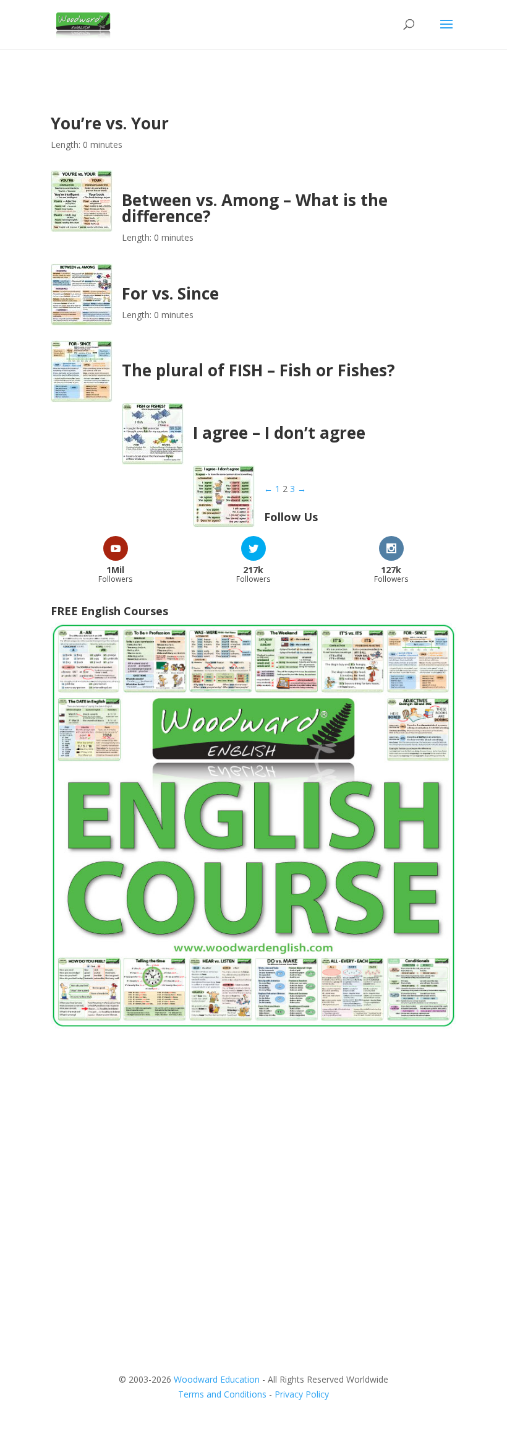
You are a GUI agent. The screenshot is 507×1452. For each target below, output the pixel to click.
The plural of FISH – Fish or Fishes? (258, 370)
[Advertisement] (253, 1138)
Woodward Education (217, 1379)
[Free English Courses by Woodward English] (253, 1025)
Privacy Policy (302, 1394)
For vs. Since (170, 293)
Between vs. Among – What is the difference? (255, 208)
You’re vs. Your (110, 123)
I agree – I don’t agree (279, 432)
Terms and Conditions (222, 1394)
